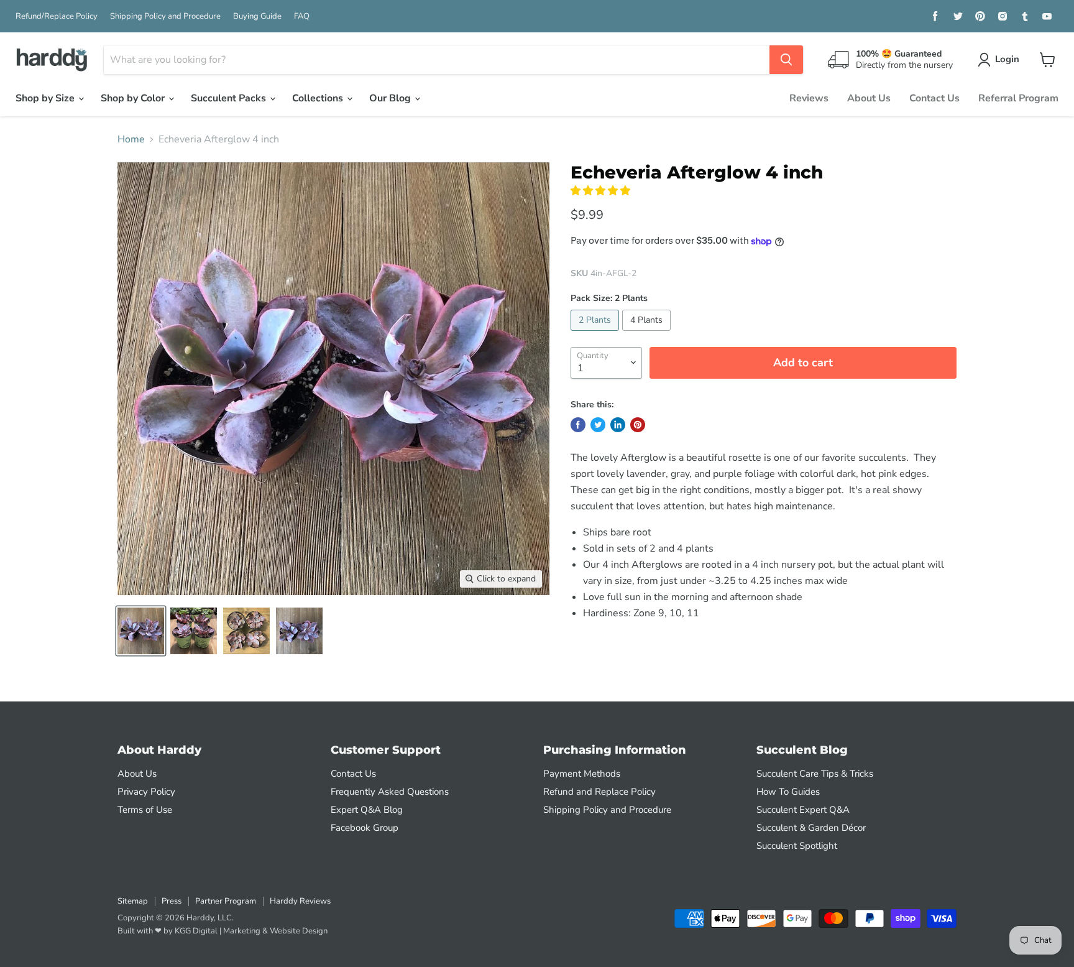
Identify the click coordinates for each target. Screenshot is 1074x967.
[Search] (786, 59)
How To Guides (788, 791)
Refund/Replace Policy (57, 16)
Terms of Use (144, 809)
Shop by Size (46, 98)
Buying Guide (257, 16)
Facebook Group (364, 827)
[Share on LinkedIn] (617, 424)
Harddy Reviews (300, 901)
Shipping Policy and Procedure (165, 16)
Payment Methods (581, 773)
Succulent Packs (229, 98)
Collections (319, 98)
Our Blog (391, 98)
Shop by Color (134, 98)
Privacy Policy (146, 791)
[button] (602, 191)
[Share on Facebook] (578, 424)
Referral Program (1018, 98)
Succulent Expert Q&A (803, 809)
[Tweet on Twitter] (597, 424)
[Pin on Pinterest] (637, 424)
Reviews (808, 98)
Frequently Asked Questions (390, 791)
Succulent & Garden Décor (811, 827)
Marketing (241, 931)
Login (1007, 59)
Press (171, 901)
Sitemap (132, 901)
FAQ (302, 16)
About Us (869, 98)
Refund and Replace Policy (599, 791)
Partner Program (225, 901)
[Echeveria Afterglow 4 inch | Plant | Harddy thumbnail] (140, 630)
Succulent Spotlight (796, 846)
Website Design (299, 931)
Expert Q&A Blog (367, 809)
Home (131, 139)
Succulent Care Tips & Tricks (814, 773)
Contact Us (934, 98)
